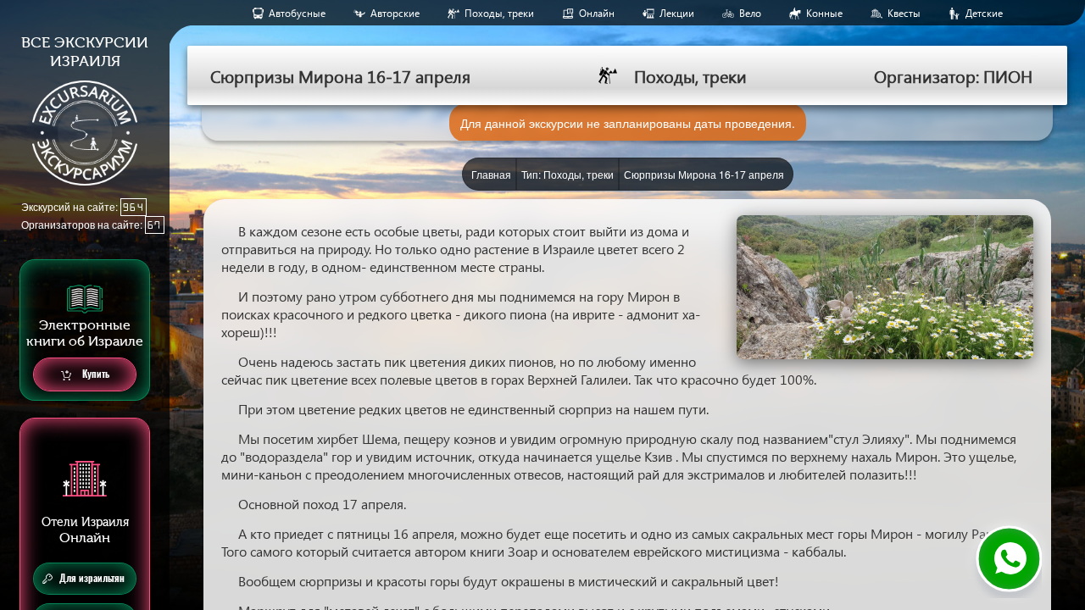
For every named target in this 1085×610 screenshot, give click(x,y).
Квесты (904, 13)
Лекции (676, 13)
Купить (94, 374)
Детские (984, 13)
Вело (750, 13)
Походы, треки (499, 13)
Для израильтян (92, 578)
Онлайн (597, 13)
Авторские (395, 13)
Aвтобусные (297, 13)
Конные (824, 13)
